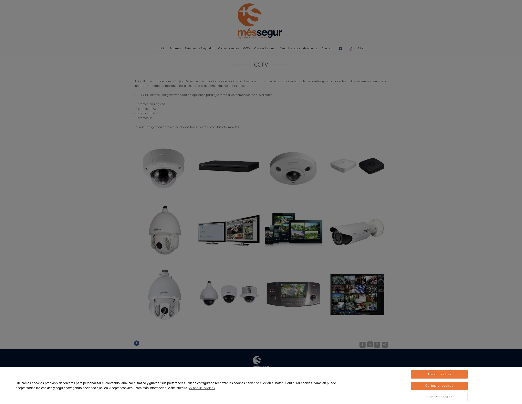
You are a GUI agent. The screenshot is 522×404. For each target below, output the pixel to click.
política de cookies (201, 388)
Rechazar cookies (439, 397)
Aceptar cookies (439, 374)
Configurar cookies (439, 385)
